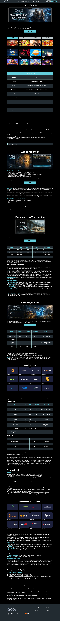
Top (12, 37)
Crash (35, 37)
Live (23, 37)
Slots (46, 37)
